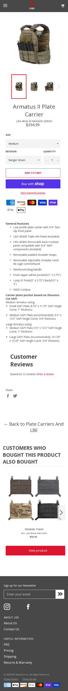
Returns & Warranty (18, 662)
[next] (61, 513)
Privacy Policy (11, 679)
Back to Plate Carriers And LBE (36, 427)
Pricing (9, 650)
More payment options (33, 192)
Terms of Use (29, 679)
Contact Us (11, 629)
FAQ (6, 644)
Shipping (10, 656)
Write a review (45, 374)
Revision (11, 151)
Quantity (49, 151)
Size (8, 135)
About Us (10, 623)
